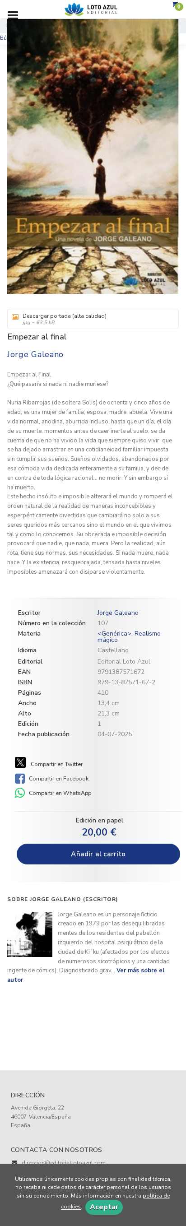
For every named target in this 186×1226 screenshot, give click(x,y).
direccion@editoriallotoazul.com (64, 1162)
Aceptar (104, 1207)
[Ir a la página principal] (93, 9)
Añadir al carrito (98, 854)
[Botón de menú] (16, 16)
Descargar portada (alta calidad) (65, 319)
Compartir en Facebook (58, 778)
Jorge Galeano (35, 354)
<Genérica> (114, 633)
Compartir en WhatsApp (59, 793)
